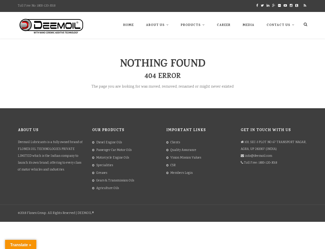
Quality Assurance (183, 150)
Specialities (104, 165)
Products (191, 25)
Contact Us (278, 25)
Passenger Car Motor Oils (114, 150)
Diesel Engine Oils (109, 142)
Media (248, 25)
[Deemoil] (51, 26)
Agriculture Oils (107, 188)
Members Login (181, 173)
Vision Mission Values (185, 157)
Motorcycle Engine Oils (112, 157)
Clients (175, 142)
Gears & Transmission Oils (115, 180)
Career (224, 25)
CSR (173, 165)
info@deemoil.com (258, 156)
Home (128, 25)
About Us (155, 25)
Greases (101, 173)
